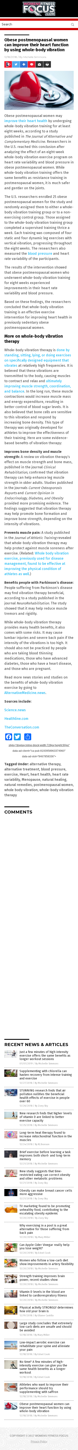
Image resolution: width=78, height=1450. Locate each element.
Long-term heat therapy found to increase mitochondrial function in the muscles (46, 1136)
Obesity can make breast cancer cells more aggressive (46, 1192)
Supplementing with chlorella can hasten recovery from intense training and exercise (46, 1074)
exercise (11, 774)
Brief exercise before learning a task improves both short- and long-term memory (45, 1155)
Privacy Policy (39, 1441)
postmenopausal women (53, 785)
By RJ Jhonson (42, 1144)
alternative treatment (21, 769)
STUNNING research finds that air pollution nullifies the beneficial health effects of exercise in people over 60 (45, 1096)
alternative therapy (45, 764)
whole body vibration (21, 790)
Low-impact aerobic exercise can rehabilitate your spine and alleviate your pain (45, 1346)
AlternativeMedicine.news (25, 693)
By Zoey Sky (41, 1105)
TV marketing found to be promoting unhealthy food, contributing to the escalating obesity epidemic (45, 1209)
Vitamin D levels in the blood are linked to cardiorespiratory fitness (43, 1293)
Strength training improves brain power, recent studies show (42, 1278)
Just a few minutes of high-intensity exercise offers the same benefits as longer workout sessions (45, 1055)
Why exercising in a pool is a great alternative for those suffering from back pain (44, 1229)
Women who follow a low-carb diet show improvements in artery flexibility (47, 1262)
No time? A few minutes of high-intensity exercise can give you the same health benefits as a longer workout (43, 1367)
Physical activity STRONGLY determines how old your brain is (46, 1309)
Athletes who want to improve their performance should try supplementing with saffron (44, 1388)
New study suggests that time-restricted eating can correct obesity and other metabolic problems (45, 1174)
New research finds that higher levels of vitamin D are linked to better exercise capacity (46, 1117)
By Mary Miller (42, 1237)
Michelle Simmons (34, 57)
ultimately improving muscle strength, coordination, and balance (37, 386)
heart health (40, 774)
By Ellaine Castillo (44, 1315)
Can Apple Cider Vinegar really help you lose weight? (45, 1246)
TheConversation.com (21, 727)
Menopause (31, 780)
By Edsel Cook (42, 1252)
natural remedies (18, 785)
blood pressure (40, 253)
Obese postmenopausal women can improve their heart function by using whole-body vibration (45, 1407)
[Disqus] (39, 871)
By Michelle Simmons (46, 1063)
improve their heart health (25, 121)
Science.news (15, 710)
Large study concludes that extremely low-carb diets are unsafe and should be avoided (46, 1326)
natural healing (54, 780)
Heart (24, 774)
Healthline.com (16, 719)
